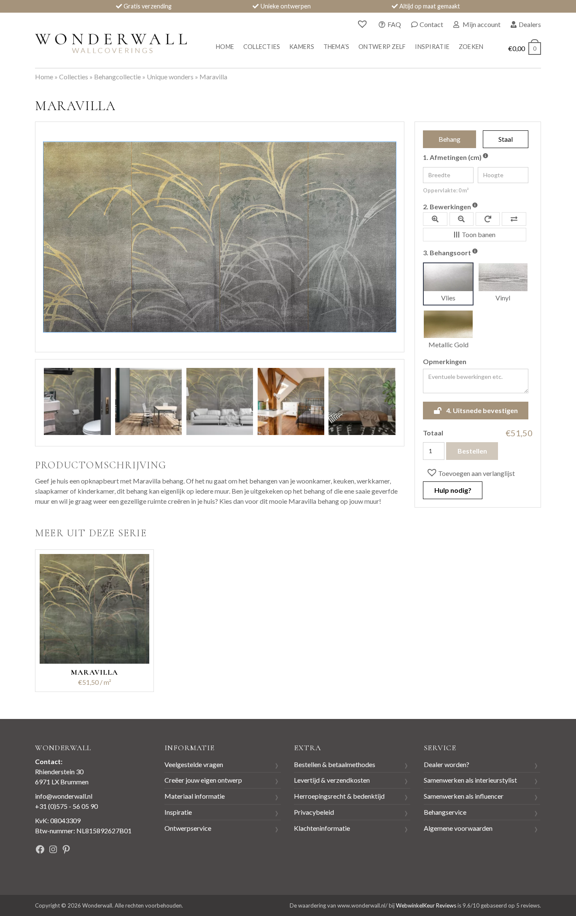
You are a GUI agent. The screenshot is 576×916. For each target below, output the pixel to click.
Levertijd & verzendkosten (332, 780)
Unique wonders (170, 77)
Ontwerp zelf (382, 46)
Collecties (261, 46)
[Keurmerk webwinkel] (119, 850)
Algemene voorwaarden (458, 828)
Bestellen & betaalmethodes (334, 764)
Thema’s (336, 46)
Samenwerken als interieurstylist (470, 780)
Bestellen (472, 451)
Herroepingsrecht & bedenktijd (339, 796)
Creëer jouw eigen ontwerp (203, 780)
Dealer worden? (446, 764)
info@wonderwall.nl (63, 796)
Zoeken (471, 46)
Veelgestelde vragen (193, 764)
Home (225, 46)
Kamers (301, 46)
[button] (470, 473)
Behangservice (445, 812)
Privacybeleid (314, 812)
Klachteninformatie (322, 828)
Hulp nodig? (452, 490)
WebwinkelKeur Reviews (426, 905)
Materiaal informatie (194, 796)
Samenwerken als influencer (463, 796)
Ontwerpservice (187, 828)
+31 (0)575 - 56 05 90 (66, 806)
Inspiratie (432, 46)
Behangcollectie (117, 77)
